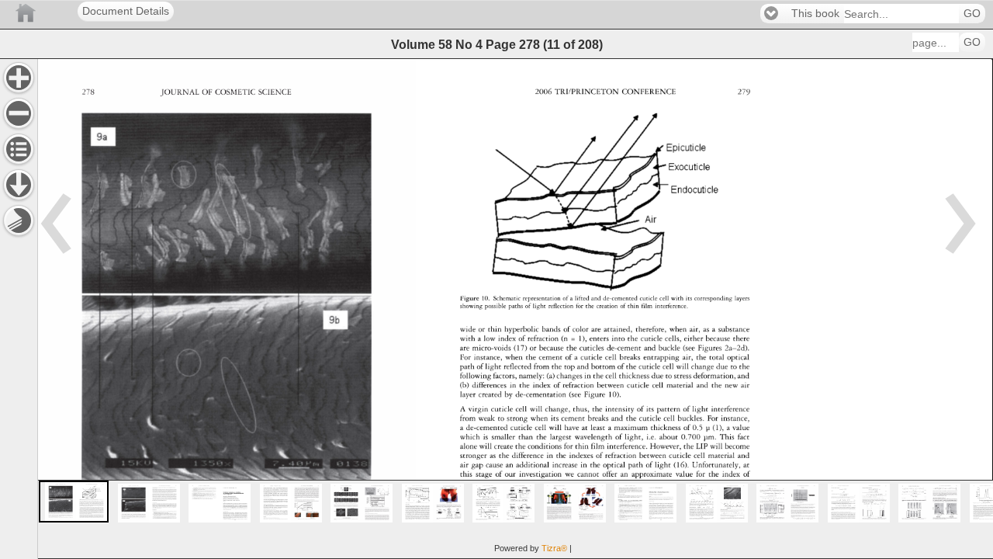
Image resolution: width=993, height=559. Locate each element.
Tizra (554, 548)
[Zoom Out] (18, 113)
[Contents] (18, 149)
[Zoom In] (18, 77)
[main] (515, 308)
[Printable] (18, 220)
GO (972, 13)
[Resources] (18, 184)
